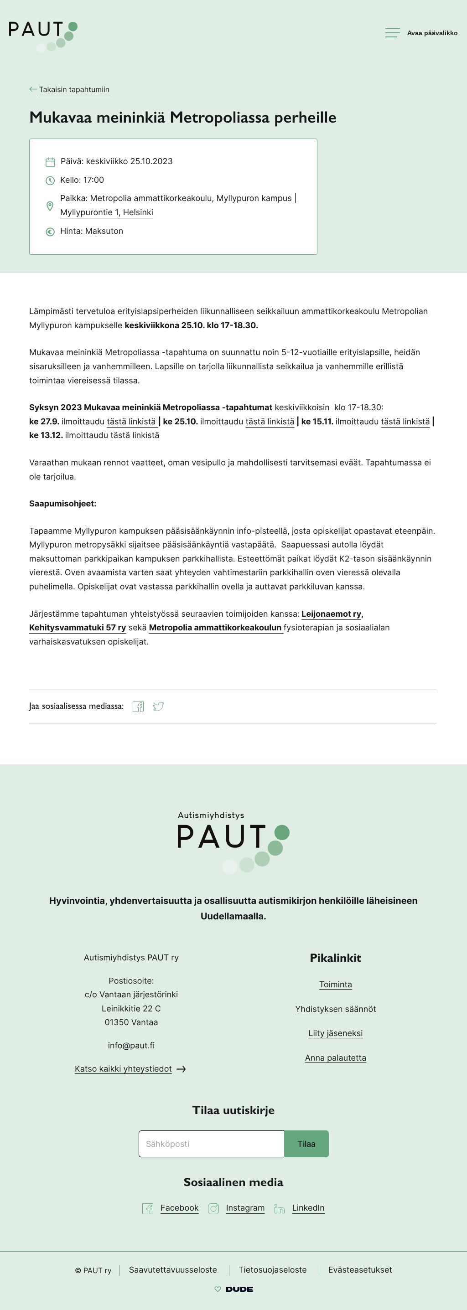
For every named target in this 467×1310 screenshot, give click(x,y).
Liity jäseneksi (335, 1033)
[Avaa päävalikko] (421, 32)
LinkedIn (308, 1208)
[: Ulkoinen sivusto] (233, 1290)
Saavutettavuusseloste (173, 1270)
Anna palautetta (336, 1058)
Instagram (245, 1208)
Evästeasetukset (360, 1270)
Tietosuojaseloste (273, 1270)
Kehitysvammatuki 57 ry (77, 628)
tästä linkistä (132, 422)
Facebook (180, 1208)
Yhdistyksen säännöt (335, 1009)
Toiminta (335, 985)
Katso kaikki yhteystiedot (123, 1069)
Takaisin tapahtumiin (74, 89)
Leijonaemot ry (331, 614)
